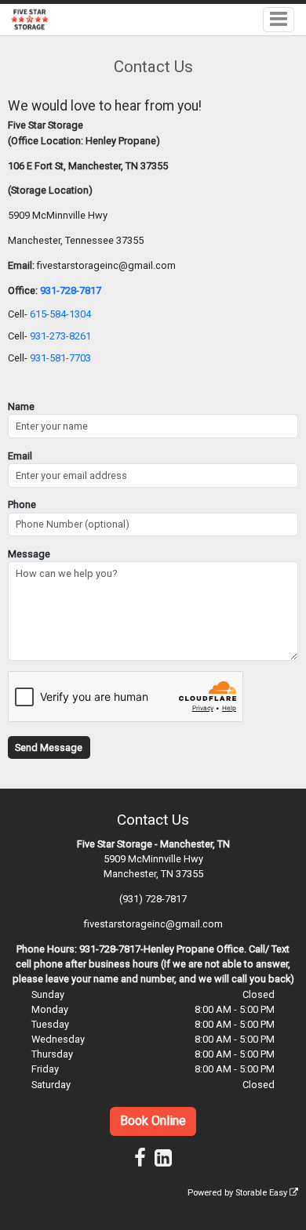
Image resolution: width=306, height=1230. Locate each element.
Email (20, 456)
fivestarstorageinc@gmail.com (153, 924)
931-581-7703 (60, 358)
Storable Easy (262, 1193)
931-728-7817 (70, 290)
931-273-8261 (60, 336)
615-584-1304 (60, 314)
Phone (22, 504)
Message (29, 554)
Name (21, 406)
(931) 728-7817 (153, 899)
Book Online (153, 1120)
